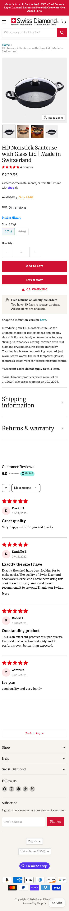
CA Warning (37, 289)
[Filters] (6, 488)
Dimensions (17, 207)
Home (6, 45)
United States (33, 851)
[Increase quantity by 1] (35, 252)
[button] (9, 131)
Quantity (7, 243)
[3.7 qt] (9, 236)
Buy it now (34, 280)
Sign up (55, 821)
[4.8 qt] (23, 236)
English (32, 841)
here (43, 320)
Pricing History (11, 217)
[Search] (62, 32)
